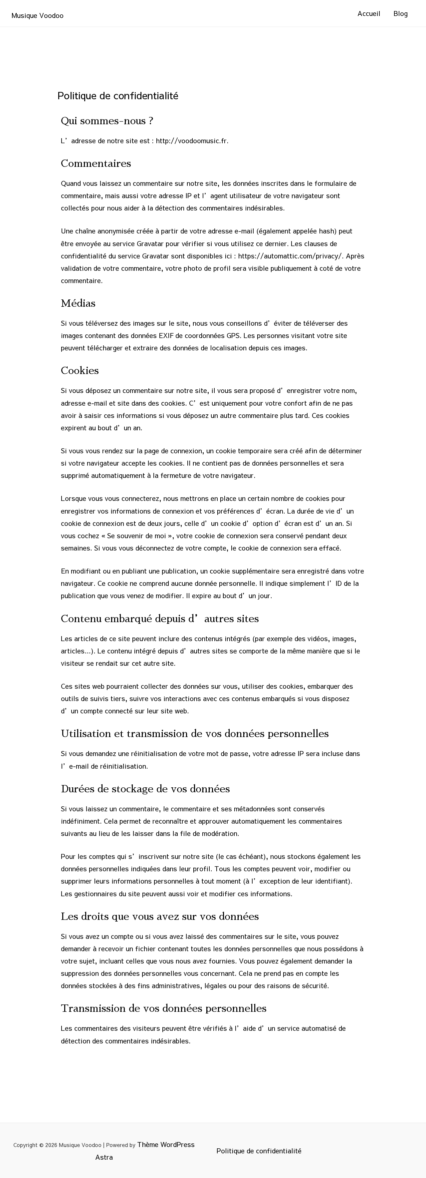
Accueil (368, 13)
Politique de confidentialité (259, 1150)
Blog (401, 13)
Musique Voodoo (38, 15)
